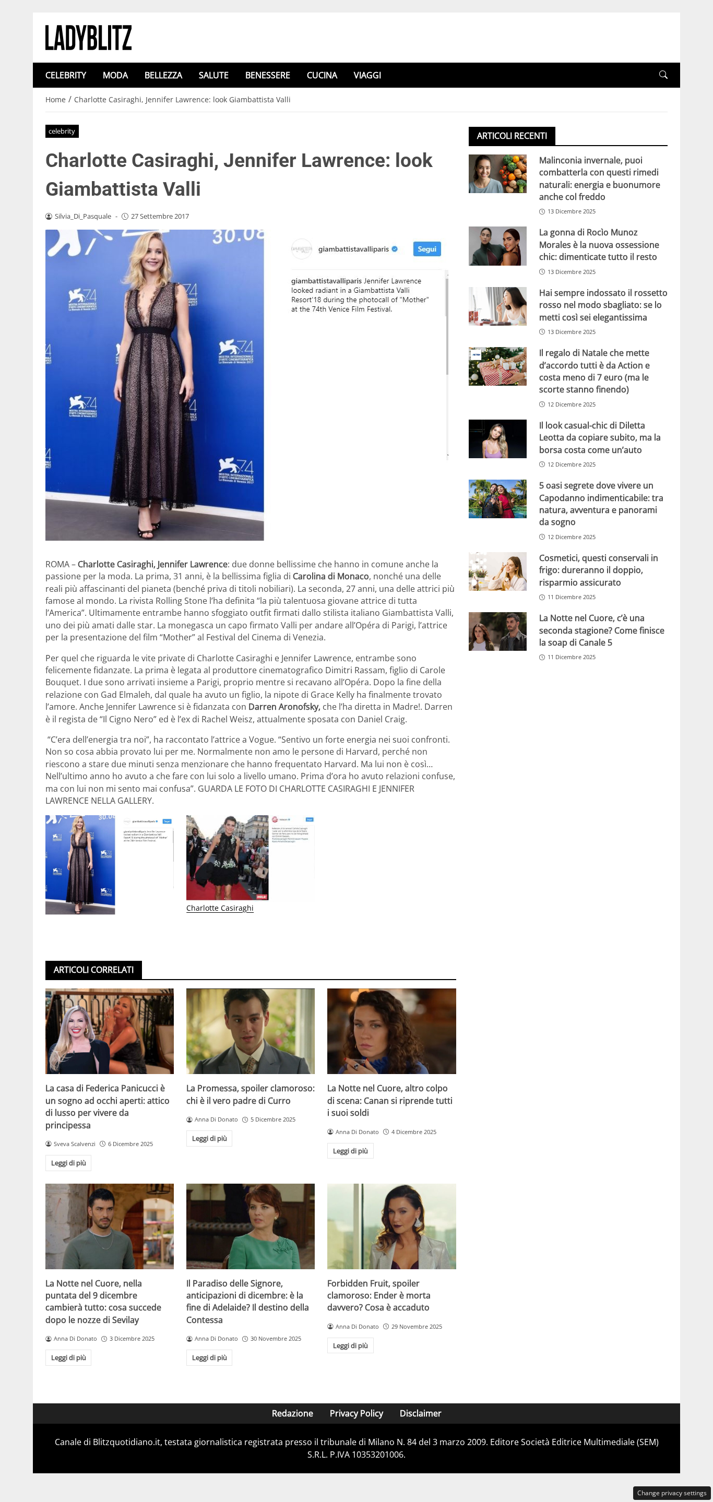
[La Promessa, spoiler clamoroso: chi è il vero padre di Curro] (250, 1031)
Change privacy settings (672, 1492)
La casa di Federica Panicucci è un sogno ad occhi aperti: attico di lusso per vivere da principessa (107, 1106)
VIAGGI (367, 75)
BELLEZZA (163, 75)
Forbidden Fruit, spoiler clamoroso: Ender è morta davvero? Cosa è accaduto (379, 1296)
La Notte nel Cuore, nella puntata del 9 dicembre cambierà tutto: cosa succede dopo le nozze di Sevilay (103, 1302)
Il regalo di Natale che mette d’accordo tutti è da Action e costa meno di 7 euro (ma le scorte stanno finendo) (594, 371)
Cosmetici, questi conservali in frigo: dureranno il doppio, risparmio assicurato (598, 570)
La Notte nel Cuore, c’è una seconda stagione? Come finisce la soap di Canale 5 (601, 631)
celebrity (62, 131)
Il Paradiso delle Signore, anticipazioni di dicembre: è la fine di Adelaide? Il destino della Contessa (247, 1302)
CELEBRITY (65, 75)
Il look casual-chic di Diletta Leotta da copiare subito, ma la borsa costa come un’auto (600, 438)
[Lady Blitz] (88, 36)
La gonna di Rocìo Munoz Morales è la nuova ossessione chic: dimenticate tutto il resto (599, 245)
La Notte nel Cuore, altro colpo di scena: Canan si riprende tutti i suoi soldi (390, 1100)
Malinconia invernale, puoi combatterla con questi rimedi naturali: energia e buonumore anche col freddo (599, 178)
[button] (663, 75)
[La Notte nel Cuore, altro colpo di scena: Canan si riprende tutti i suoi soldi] (391, 1031)
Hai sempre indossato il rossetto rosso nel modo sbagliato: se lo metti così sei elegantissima (603, 305)
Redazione (292, 1413)
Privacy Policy (356, 1413)
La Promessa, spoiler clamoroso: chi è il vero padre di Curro (250, 1094)
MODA (115, 75)
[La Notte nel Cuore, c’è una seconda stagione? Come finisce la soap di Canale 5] (498, 632)
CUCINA (322, 75)
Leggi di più (68, 1162)
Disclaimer (421, 1413)
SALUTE (214, 75)
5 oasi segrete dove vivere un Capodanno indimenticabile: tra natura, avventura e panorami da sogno (601, 504)
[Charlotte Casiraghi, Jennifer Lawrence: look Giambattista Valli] (109, 865)
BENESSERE (267, 75)
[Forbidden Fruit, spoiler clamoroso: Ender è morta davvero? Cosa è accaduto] (391, 1226)
